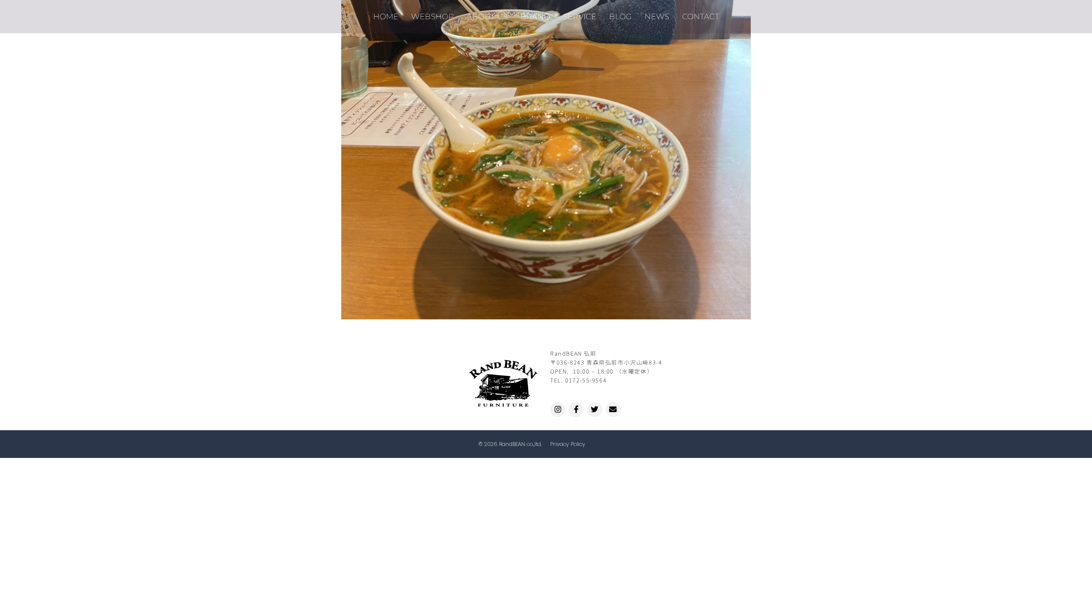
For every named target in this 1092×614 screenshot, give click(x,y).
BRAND (535, 16)
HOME (385, 16)
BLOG (620, 16)
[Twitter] (594, 409)
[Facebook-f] (576, 409)
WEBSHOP (432, 16)
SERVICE (579, 16)
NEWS (657, 16)
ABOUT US (487, 16)
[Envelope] (613, 409)
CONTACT (700, 16)
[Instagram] (557, 409)
